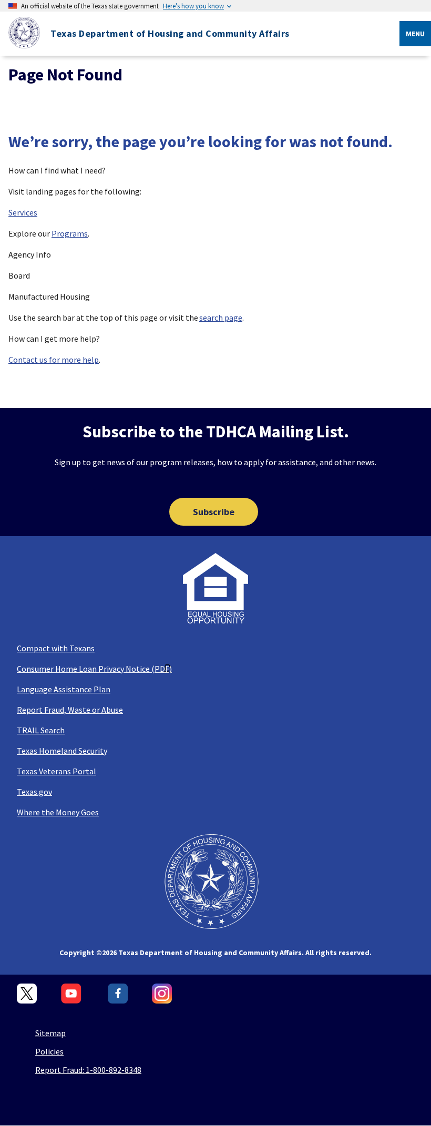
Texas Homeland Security (62, 750)
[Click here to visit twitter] (27, 994)
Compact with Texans (56, 648)
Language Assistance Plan (63, 689)
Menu (415, 33)
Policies (49, 1051)
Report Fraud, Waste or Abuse (70, 709)
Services (22, 212)
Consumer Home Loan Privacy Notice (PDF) (94, 668)
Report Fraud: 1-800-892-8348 (88, 1069)
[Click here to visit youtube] (72, 994)
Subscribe (213, 512)
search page (220, 317)
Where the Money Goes (58, 812)
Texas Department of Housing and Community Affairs (170, 33)
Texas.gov (34, 791)
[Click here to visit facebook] (118, 994)
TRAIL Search (41, 730)
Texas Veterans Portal (56, 771)
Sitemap (50, 1033)
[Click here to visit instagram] (162, 994)
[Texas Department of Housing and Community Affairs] (20, 34)
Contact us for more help (53, 359)
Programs (70, 233)
